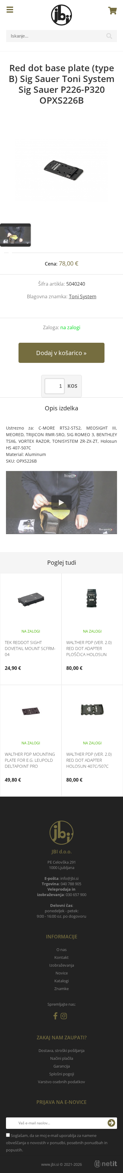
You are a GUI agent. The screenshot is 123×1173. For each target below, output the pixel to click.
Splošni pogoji (61, 1074)
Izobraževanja (61, 965)
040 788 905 (71, 883)
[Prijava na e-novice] (111, 1123)
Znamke (61, 988)
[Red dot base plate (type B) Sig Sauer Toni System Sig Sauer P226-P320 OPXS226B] (61, 170)
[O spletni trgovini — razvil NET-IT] (105, 1164)
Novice (62, 973)
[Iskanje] (109, 37)
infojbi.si (69, 878)
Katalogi (61, 980)
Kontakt (61, 957)
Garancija (61, 1066)
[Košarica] (111, 10)
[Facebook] (57, 1017)
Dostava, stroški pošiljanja (61, 1050)
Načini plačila (61, 1058)
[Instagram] (65, 1017)
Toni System (82, 296)
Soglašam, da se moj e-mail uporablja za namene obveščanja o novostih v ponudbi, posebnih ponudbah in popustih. (56, 1143)
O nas (61, 949)
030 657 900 (76, 894)
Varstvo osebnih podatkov (61, 1081)
